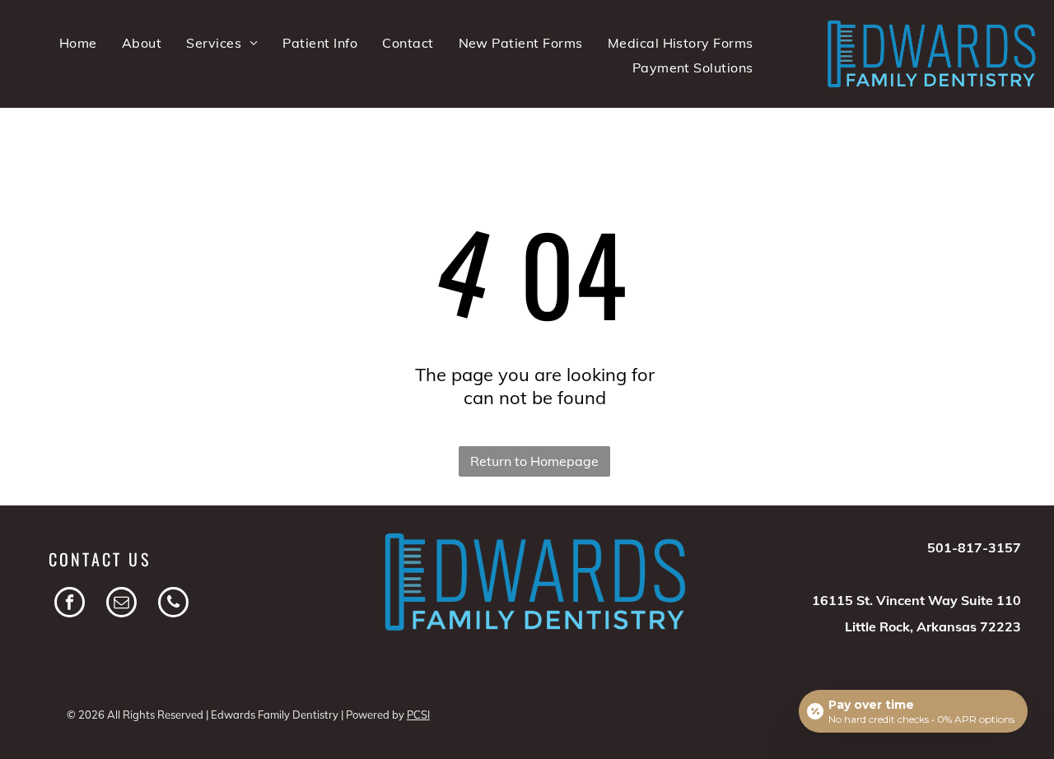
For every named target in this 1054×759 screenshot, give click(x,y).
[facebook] (69, 604)
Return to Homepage (534, 461)
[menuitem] (78, 42)
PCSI (418, 714)
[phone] (173, 604)
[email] (121, 604)
